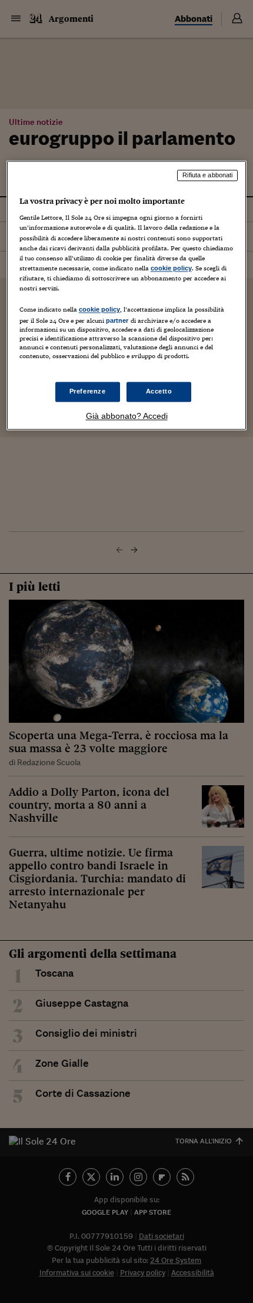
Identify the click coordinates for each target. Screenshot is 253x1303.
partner (117, 320)
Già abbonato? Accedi (127, 416)
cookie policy (171, 268)
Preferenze (87, 391)
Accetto (159, 391)
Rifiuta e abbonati (207, 174)
